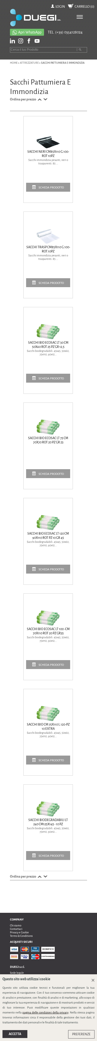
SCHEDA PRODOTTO (51, 187)
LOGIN (60, 6)
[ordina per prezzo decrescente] (45, 99)
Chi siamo (15, 925)
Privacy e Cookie (19, 932)
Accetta (15, 1034)
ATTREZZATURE (29, 62)
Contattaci (16, 928)
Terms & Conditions (21, 935)
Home (14, 62)
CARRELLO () (85, 6)
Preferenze (81, 1034)
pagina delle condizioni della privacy (45, 1012)
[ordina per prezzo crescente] (39, 99)
